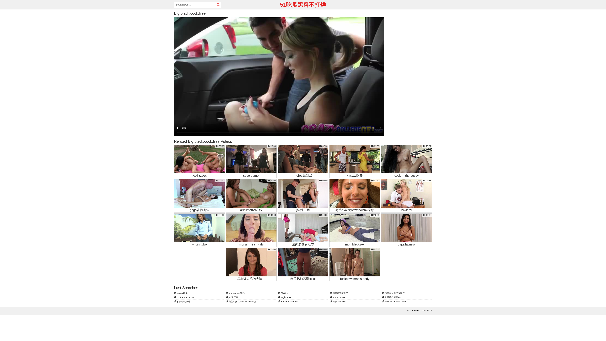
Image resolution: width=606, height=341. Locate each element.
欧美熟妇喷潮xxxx (393, 297)
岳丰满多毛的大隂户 (394, 293)
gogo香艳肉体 (183, 301)
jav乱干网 (233, 297)
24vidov (284, 293)
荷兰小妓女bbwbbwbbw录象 (242, 301)
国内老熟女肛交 (340, 293)
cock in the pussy (185, 297)
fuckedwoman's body (395, 301)
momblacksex (339, 297)
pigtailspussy (338, 301)
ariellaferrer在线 (236, 293)
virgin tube (285, 297)
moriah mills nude (289, 301)
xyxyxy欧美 (182, 293)
